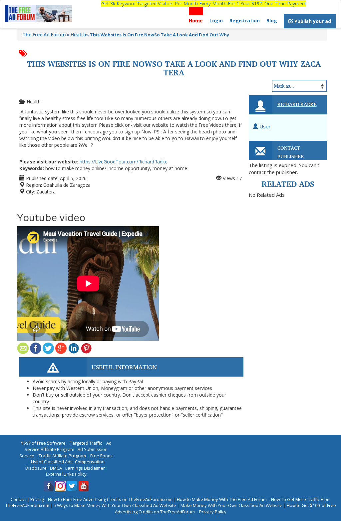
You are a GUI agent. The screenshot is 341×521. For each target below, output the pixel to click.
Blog (271, 20)
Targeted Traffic (86, 443)
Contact (18, 499)
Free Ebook (101, 456)
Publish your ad (312, 21)
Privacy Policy (212, 512)
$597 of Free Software (43, 443)
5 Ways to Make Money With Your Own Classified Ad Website (115, 505)
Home (196, 20)
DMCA (56, 468)
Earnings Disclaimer (85, 468)
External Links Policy (66, 474)
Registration (244, 20)
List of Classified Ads (52, 462)
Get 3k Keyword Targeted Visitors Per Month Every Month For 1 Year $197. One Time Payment (203, 3)
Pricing (37, 499)
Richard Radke (297, 104)
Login (216, 20)
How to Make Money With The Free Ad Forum (222, 499)
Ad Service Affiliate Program (68, 446)
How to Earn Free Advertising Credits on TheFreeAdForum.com (110, 499)
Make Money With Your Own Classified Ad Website (231, 505)
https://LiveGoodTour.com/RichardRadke (124, 161)
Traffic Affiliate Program (62, 456)
